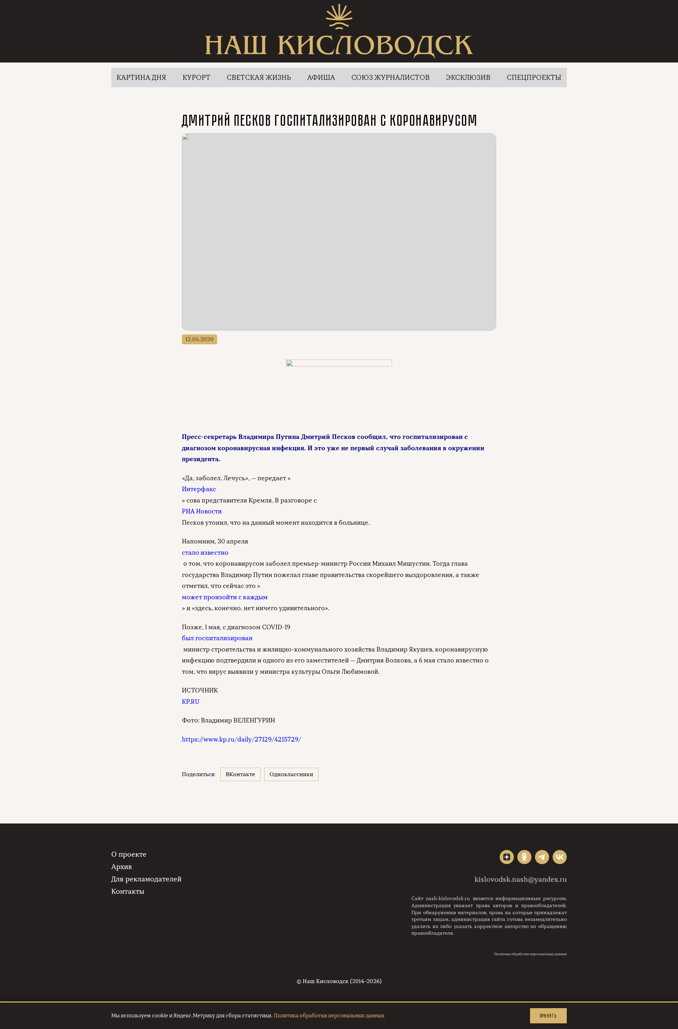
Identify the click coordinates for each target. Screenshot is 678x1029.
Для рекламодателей (146, 879)
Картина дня (141, 77)
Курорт (196, 77)
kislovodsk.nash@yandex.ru (521, 879)
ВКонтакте (240, 774)
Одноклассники (291, 774)
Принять (548, 1015)
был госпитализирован (217, 638)
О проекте (129, 854)
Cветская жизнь (259, 77)
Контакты (127, 891)
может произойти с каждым (225, 597)
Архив (121, 866)
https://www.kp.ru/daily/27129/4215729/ (241, 739)
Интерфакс (199, 489)
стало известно (205, 553)
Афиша (321, 77)
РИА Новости (202, 511)
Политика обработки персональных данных (530, 954)
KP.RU (191, 702)
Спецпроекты (534, 77)
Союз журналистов (390, 77)
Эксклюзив (468, 77)
